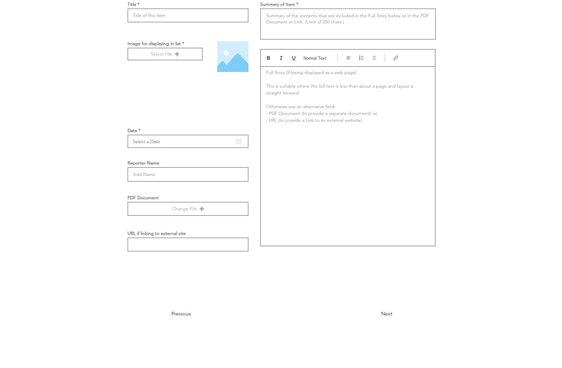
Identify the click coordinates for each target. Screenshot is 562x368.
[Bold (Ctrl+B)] (268, 58)
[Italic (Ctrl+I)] (281, 58)
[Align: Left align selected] (348, 58)
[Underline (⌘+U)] (294, 58)
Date (135, 130)
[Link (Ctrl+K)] (396, 58)
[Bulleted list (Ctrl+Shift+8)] (374, 58)
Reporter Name (143, 163)
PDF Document (143, 197)
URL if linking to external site (156, 233)
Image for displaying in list (154, 43)
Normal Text (314, 58)
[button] (165, 54)
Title (131, 4)
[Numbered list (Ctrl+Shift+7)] (361, 58)
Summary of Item (277, 4)
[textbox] (348, 154)
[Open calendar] (238, 141)
